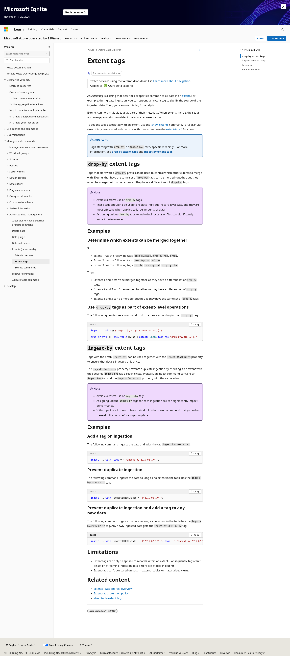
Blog (194, 652)
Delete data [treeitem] (18, 230)
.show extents (159, 125)
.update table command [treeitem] (25, 279)
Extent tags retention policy (111, 593)
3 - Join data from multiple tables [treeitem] (27, 110)
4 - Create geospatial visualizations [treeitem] (29, 116)
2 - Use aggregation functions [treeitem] (26, 104)
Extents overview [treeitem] (24, 255)
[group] (145, 541)
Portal (260, 38)
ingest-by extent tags (158, 152)
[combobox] (27, 53)
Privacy (90, 652)
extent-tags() (174, 129)
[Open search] (282, 29)
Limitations (248, 65)
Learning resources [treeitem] (20, 85)
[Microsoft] (6, 29)
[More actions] (200, 50)
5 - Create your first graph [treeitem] (24, 122)
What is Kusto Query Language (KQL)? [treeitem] (28, 73)
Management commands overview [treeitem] (28, 147)
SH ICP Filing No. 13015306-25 (21, 652)
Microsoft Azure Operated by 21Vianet (121, 652)
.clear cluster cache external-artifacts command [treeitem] (28, 222)
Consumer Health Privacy (248, 652)
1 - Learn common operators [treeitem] (25, 98)
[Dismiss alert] (283, 6)
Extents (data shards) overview (113, 589)
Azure (91, 49)
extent (186, 96)
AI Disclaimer (157, 652)
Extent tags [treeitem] (21, 261)
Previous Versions (178, 652)
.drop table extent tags (108, 598)
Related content (251, 69)
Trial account (276, 38)
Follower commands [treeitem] (23, 273)
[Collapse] (49, 47)
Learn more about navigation (171, 81)
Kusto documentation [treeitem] (19, 67)
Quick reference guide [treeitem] (22, 92)
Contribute (210, 652)
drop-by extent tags (125, 152)
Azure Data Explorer (110, 49)
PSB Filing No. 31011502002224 (61, 652)
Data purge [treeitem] (18, 237)
